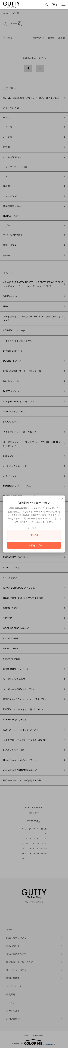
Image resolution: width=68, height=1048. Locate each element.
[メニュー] (63, 4)
